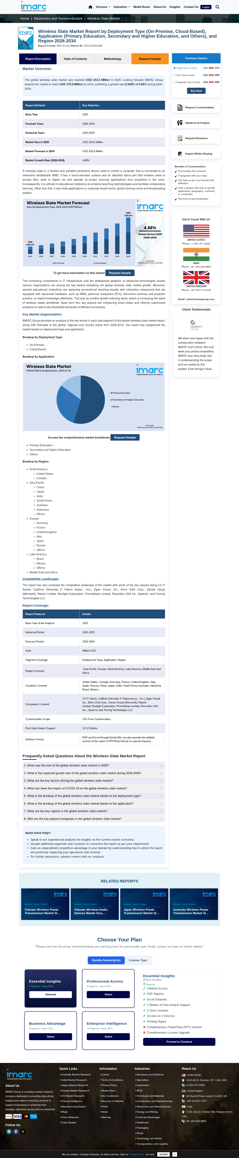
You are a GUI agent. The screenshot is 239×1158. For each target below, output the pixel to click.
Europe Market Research (75, 1090)
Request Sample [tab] (150, 58)
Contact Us (191, 6)
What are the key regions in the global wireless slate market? (65, 811)
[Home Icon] (90, 7)
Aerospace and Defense (150, 1074)
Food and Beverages (148, 1117)
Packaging (142, 1127)
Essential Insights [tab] (45, 983)
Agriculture (143, 1080)
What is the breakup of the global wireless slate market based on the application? (78, 803)
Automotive (143, 1085)
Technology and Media (149, 1138)
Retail (140, 1133)
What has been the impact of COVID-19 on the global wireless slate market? (75, 788)
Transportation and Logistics (152, 1143)
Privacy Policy (137, 1154)
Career (105, 1074)
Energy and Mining (147, 1111)
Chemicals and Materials (150, 1095)
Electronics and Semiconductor (154, 1106)
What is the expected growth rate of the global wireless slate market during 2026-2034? (82, 773)
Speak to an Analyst (197, 122)
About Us (159, 6)
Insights (175, 6)
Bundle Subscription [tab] (106, 960)
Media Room (141, 6)
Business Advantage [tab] (47, 1025)
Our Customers (110, 1095)
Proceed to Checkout (179, 1041)
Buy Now (196, 90)
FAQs (105, 1106)
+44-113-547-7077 (196, 1101)
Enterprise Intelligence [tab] (107, 1025)
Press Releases (70, 1117)
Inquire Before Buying (198, 153)
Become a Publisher (113, 1101)
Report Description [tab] (38, 58)
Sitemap (106, 1117)
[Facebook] (16, 1131)
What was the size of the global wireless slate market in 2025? (66, 765)
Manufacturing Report (74, 1106)
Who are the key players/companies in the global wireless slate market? (72, 818)
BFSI (139, 1090)
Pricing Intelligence (72, 1101)
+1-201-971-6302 (195, 1085)
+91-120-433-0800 (195, 1121)
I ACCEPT (163, 1154)
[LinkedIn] (9, 1131)
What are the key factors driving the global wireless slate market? (68, 780)
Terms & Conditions (112, 1080)
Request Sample (120, 273)
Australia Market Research (76, 1074)
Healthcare (143, 1122)
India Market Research (74, 1080)
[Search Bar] (217, 6)
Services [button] (102, 6)
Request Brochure (196, 138)
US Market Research (73, 1095)
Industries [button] (121, 6)
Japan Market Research (75, 1085)
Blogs (65, 1111)
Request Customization (199, 107)
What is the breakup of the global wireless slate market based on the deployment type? (82, 796)
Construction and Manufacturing (154, 1101)
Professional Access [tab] (105, 983)
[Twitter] (23, 1131)
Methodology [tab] (112, 58)
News (105, 1111)
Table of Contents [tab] (75, 58)
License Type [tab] (138, 960)
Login (205, 7)
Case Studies (69, 1122)
